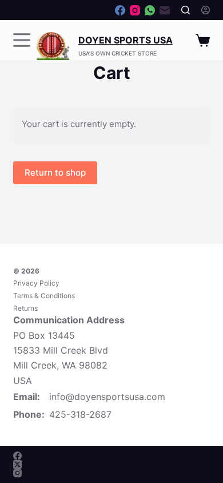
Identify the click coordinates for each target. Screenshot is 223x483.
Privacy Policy (36, 283)
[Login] (205, 10)
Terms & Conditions (44, 295)
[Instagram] (135, 10)
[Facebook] (120, 10)
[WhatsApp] (150, 10)
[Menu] (21, 40)
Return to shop (55, 172)
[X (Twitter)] (17, 464)
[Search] (185, 10)
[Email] (165, 10)
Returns (25, 308)
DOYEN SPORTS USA (125, 40)
